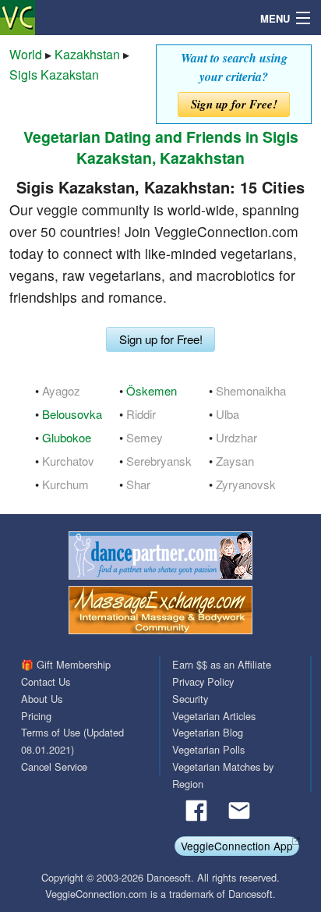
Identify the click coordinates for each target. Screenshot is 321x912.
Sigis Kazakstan (54, 74)
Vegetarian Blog (207, 732)
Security (190, 698)
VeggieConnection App (237, 845)
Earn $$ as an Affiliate (221, 664)
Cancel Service (54, 766)
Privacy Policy (203, 681)
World (25, 54)
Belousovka (72, 414)
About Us (41, 698)
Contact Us (45, 681)
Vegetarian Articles (214, 715)
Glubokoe (66, 437)
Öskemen (151, 390)
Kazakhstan (87, 54)
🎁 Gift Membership (66, 664)
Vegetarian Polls (208, 749)
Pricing (36, 715)
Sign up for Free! (234, 104)
